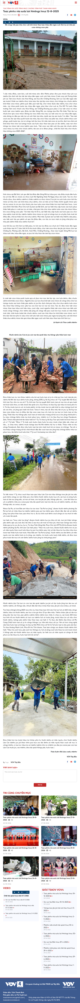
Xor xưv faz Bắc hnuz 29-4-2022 (56, 942)
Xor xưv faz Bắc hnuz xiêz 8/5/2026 (18, 900)
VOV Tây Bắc (16, 762)
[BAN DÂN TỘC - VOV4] (13, 3)
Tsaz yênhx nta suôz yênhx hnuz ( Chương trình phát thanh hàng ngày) (29, 8)
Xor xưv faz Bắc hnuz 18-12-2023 (56, 902)
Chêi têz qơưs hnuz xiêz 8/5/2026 (16, 896)
